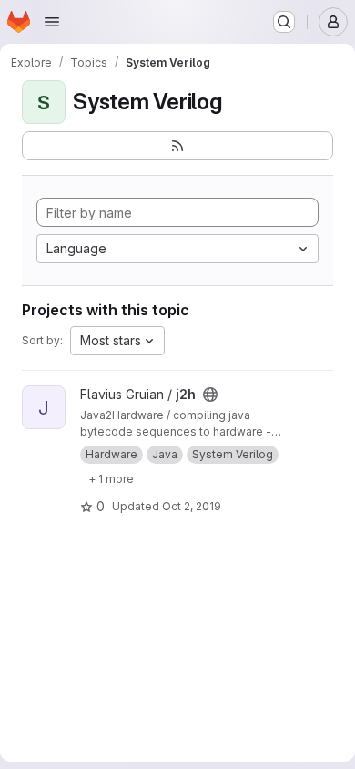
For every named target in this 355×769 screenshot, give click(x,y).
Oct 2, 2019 (191, 506)
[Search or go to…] (284, 22)
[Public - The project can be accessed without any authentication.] (210, 394)
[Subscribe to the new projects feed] (177, 145)
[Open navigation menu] (51, 21)
